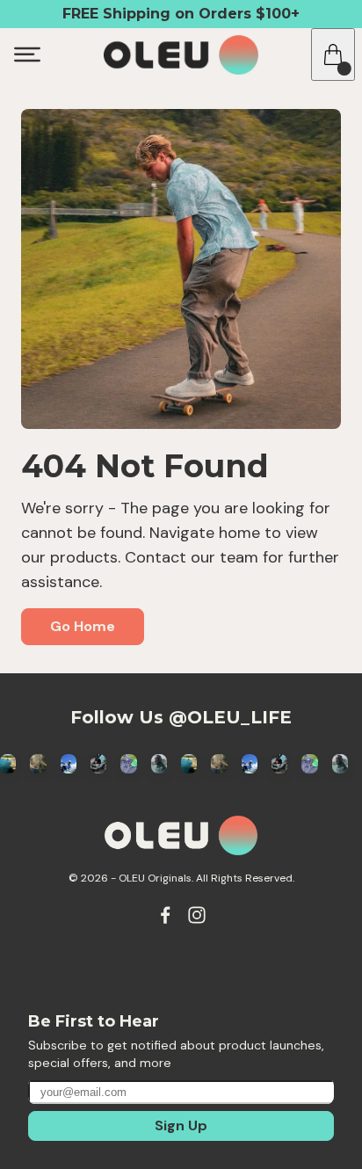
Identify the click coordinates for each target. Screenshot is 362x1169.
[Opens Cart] (333, 54)
